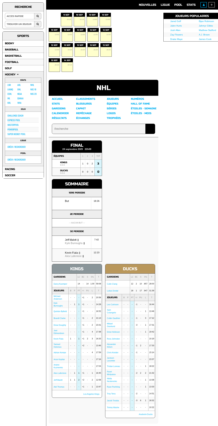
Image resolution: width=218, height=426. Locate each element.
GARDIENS (59, 276)
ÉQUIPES (59, 156)
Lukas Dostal (112, 291)
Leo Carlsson (113, 304)
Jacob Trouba (113, 401)
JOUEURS (59, 290)
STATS (191, 5)
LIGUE (165, 5)
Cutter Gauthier (113, 318)
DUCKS (64, 170)
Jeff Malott (70, 239)
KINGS (63, 162)
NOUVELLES (147, 5)
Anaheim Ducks (146, 414)
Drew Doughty (60, 325)
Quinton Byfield (60, 311)
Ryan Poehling (113, 387)
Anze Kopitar (59, 359)
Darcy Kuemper (60, 284)
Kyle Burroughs (74, 243)
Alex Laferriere (73, 256)
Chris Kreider (112, 352)
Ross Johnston (113, 339)
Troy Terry (111, 394)
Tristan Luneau (113, 366)
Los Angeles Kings (91, 394)
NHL (104, 88)
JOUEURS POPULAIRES (192, 16)
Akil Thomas (59, 387)
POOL (178, 5)
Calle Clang (112, 284)
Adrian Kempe (60, 352)
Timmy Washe (113, 407)
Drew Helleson (113, 332)
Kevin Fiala (71, 252)
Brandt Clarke (60, 318)
